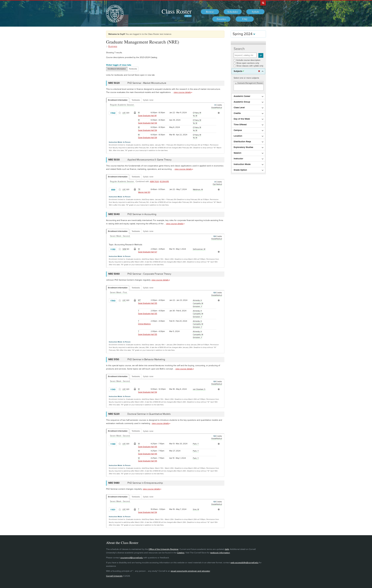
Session (237, 153)
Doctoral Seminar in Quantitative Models (149, 414)
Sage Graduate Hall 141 (147, 115)
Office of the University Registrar (163, 549)
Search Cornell (263, 3)
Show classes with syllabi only (249, 66)
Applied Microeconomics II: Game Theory (149, 159)
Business (112, 46)
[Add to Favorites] (119, 112)
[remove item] (236, 83)
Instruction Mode (242, 164)
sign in (188, 16)
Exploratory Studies (243, 147)
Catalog (180, 552)
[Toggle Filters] (248, 43)
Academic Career (242, 96)
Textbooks (133, 69)
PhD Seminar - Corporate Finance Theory (149, 273)
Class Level (239, 107)
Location (238, 136)
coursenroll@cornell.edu (131, 557)
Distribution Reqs (242, 141)
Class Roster (177, 11)
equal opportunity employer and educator (190, 571)
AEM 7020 (154, 181)
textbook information (220, 552)
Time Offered (240, 124)
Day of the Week (242, 119)
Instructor (238, 158)
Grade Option (240, 170)
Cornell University (114, 576)
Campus (238, 130)
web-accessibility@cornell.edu (244, 562)
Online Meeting (144, 324)
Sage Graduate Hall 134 (147, 123)
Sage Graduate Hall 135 (147, 303)
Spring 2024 (243, 34)
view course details (182, 92)
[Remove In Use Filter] (259, 71)
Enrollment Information (117, 69)
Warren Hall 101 (144, 192)
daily (227, 549)
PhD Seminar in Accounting (141, 214)
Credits (237, 113)
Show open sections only (247, 63)
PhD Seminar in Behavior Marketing (146, 359)
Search (239, 49)
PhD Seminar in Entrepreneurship (145, 483)
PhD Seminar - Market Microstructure (146, 83)
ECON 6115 (164, 181)
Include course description (248, 60)
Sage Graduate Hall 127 (147, 252)
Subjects (238, 71)
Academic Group (242, 102)
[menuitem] (210, 11)
